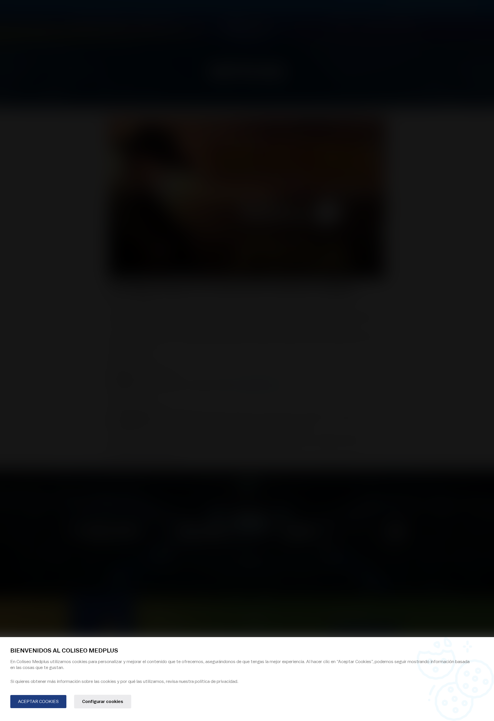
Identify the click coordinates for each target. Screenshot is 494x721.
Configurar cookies (102, 701)
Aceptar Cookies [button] (38, 701)
